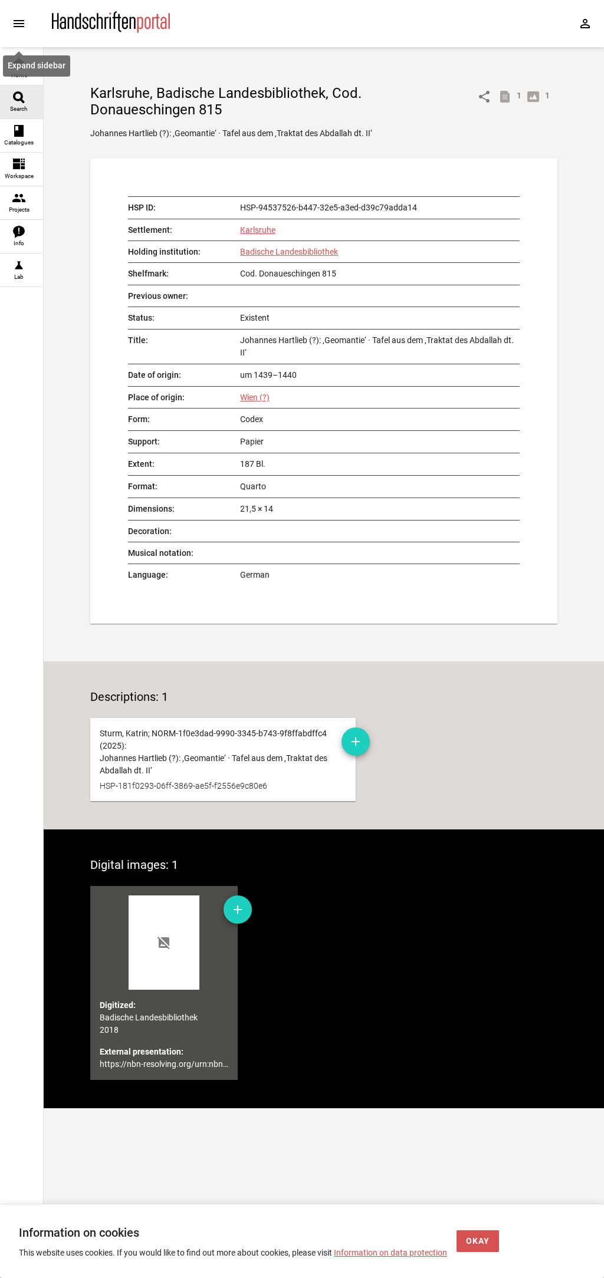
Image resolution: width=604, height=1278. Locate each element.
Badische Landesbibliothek (289, 251)
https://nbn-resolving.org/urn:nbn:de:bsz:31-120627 (195, 1064)
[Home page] (111, 30)
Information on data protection (390, 1252)
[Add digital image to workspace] (238, 909)
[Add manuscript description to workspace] (356, 741)
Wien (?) (255, 397)
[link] (21, 68)
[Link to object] (484, 96)
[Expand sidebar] (19, 23)
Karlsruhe (257, 230)
